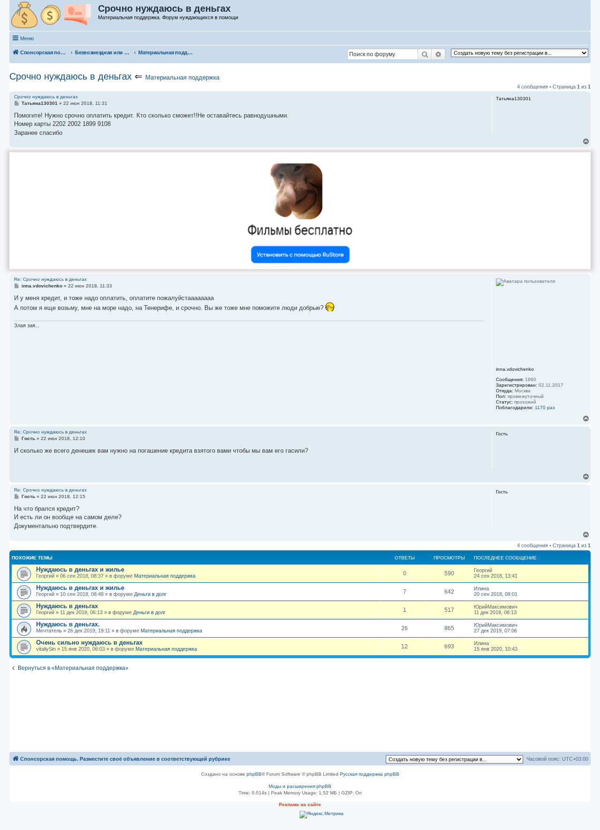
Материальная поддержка (182, 77)
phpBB (254, 774)
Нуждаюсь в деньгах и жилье (80, 569)
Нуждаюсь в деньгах (67, 606)
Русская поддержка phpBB (369, 774)
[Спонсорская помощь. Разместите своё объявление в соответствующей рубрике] (54, 15)
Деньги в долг (150, 594)
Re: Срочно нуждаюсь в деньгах (50, 279)
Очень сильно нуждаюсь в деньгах (89, 642)
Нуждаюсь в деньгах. (68, 624)
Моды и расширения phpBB (300, 786)
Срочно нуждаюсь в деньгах (70, 76)
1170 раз (545, 407)
